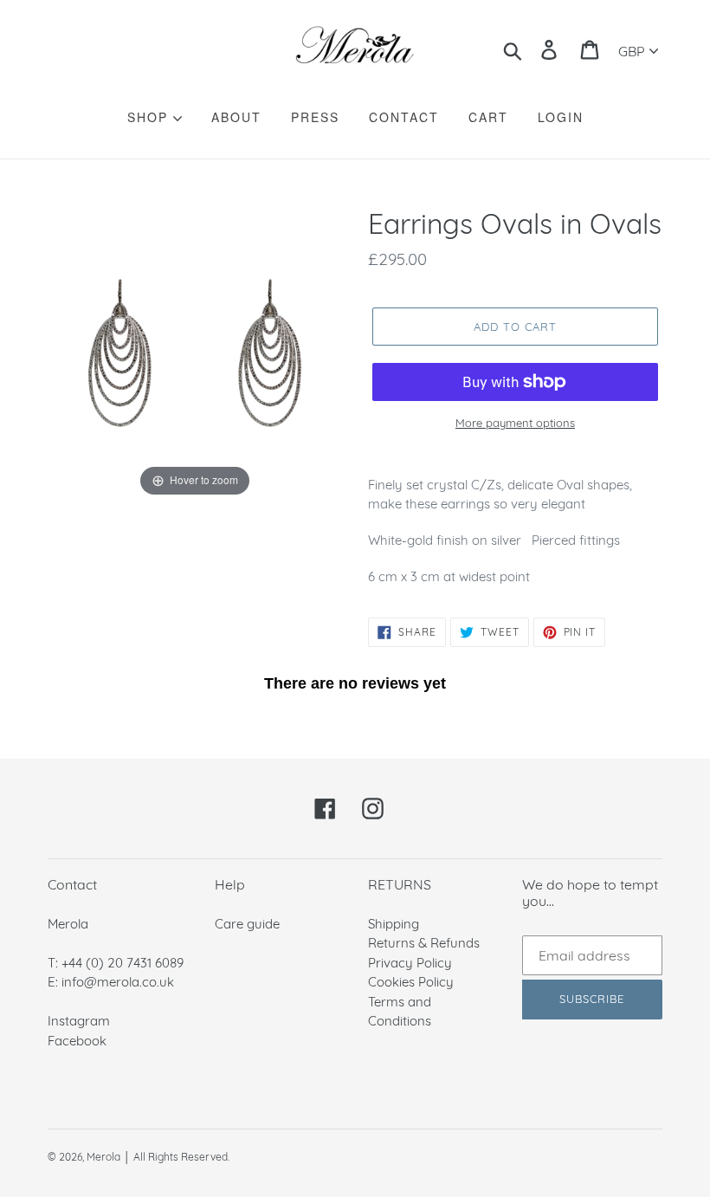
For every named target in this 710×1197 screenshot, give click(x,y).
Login (561, 117)
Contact (404, 117)
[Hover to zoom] (195, 353)
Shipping (393, 924)
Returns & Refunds (424, 943)
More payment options (515, 423)
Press (315, 117)
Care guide (247, 924)
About (236, 117)
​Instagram (79, 1021)
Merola (103, 1156)
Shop (150, 117)
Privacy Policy (410, 962)
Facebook (77, 1040)
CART (488, 117)
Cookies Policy (411, 982)
